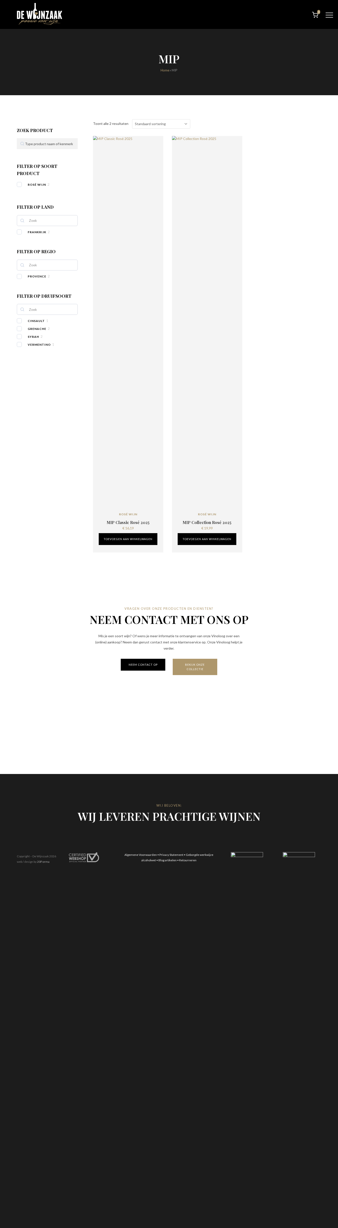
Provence (37, 276)
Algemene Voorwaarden (140, 855)
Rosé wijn (37, 184)
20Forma (43, 862)
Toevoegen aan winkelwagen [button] (128, 539)
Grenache (37, 329)
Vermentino (39, 344)
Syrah (33, 337)
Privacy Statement (171, 855)
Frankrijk (37, 232)
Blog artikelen (167, 860)
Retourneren (187, 860)
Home (165, 70)
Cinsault (36, 321)
